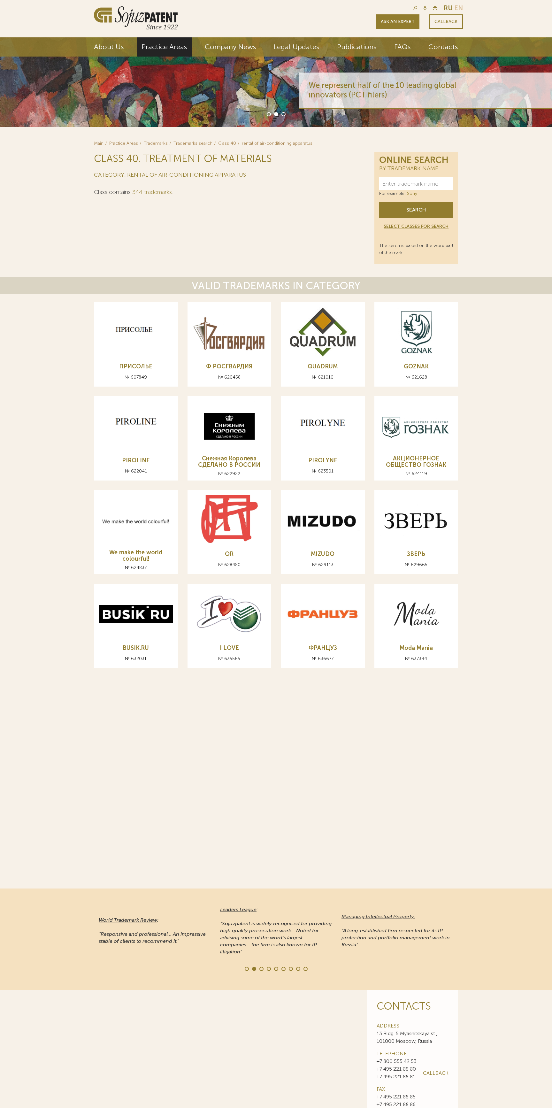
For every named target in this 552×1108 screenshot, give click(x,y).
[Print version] (435, 8)
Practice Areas (164, 46)
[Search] (415, 8)
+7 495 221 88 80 (396, 1069)
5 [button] (275, 968)
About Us (109, 46)
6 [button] (283, 968)
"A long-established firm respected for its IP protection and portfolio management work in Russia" (395, 930)
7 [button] (290, 968)
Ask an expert (398, 21)
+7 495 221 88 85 (396, 1097)
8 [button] (297, 968)
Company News (230, 46)
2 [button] (275, 113)
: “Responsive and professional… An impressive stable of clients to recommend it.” (152, 930)
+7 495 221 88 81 (396, 1076)
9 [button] (305, 968)
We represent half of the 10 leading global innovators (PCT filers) (359, 90)
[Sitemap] (425, 8)
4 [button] (268, 968)
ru (448, 8)
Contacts (443, 46)
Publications (357, 46)
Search (416, 210)
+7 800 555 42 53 (397, 1061)
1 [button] (268, 113)
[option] (276, 82)
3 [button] (283, 113)
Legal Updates (296, 46)
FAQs (402, 46)
